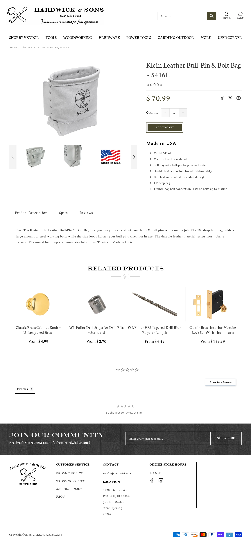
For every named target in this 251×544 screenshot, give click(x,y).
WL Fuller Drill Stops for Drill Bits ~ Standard (96, 330)
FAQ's (60, 496)
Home (13, 47)
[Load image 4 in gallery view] (111, 157)
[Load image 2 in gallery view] (35, 157)
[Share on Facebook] (222, 98)
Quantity (152, 112)
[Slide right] (134, 157)
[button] (240, 16)
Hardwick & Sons (47, 534)
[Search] (211, 16)
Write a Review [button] (222, 382)
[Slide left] (12, 157)
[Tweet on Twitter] (230, 98)
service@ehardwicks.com (117, 473)
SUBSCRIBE (226, 438)
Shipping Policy (70, 481)
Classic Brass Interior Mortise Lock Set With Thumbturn (212, 330)
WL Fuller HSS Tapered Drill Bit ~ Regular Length (154, 330)
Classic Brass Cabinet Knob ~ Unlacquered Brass (38, 330)
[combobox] (186, 16)
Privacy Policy (69, 473)
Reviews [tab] (22, 389)
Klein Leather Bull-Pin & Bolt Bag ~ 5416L (45, 47)
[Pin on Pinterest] (238, 98)
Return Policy (69, 488)
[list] (125, 317)
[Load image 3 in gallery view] (73, 157)
